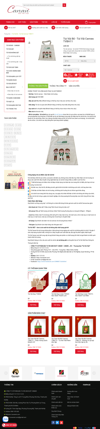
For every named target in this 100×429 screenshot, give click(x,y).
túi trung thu (8, 165)
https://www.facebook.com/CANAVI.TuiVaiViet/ (52, 261)
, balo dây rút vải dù (10, 137)
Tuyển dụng (65, 22)
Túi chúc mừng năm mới (13, 72)
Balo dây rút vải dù (13, 91)
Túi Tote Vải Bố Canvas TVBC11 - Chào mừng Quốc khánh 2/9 (37, 340)
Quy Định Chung (56, 411)
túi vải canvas (8, 129)
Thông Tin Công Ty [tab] (58, 86)
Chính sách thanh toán (56, 392)
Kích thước (67, 56)
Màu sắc (83, 56)
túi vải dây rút (8, 133)
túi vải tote (7, 145)
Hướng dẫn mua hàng (72, 392)
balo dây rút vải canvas (11, 141)
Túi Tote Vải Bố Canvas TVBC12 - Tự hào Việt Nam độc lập (61, 340)
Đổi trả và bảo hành (73, 402)
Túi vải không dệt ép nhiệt (13, 57)
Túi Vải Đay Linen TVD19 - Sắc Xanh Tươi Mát (84, 295)
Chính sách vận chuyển (56, 398)
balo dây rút (17, 133)
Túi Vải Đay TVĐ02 (34, 294)
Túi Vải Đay (10, 49)
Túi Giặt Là (10, 101)
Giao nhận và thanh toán (73, 398)
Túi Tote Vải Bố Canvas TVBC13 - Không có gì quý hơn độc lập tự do (84, 340)
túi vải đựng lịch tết (10, 161)
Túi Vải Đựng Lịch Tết (13, 76)
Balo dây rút (11, 87)
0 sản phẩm (92, 22)
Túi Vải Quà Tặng (12, 67)
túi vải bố (18, 125)
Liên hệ (54, 22)
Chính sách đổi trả (56, 402)
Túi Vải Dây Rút (11, 83)
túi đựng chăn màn (10, 157)
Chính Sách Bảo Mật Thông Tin (57, 415)
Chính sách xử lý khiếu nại (56, 407)
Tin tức (44, 22)
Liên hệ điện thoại (80, 76)
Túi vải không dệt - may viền (14, 63)
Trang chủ (10, 22)
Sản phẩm (34, 22)
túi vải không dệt (9, 125)
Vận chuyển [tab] (74, 86)
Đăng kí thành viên (73, 406)
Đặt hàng (33, 305)
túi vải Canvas (58, 114)
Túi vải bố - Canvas (13, 45)
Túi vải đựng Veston (13, 105)
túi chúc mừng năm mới (11, 149)
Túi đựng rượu (11, 80)
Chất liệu (66, 65)
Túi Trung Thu (11, 109)
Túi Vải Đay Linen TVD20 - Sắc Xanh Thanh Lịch (60, 295)
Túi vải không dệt (12, 52)
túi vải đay (17, 129)
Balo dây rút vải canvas (15, 94)
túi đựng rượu (8, 153)
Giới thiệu (22, 22)
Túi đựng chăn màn (13, 98)
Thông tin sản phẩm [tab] (38, 86)
